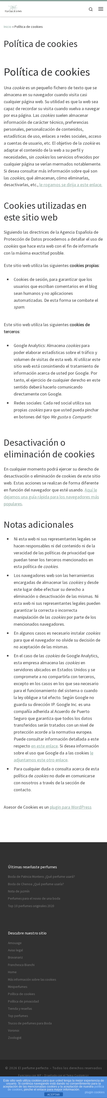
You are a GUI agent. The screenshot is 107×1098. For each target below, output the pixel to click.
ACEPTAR (53, 1094)
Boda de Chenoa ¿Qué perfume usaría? (36, 884)
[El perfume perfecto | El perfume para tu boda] (13, 8)
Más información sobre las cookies (32, 979)
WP (39, 1075)
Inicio (7, 26)
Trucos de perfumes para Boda (30, 1023)
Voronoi (13, 1030)
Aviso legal (15, 950)
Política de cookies (21, 994)
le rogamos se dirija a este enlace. (70, 184)
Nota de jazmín (19, 891)
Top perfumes (18, 1016)
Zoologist (14, 1038)
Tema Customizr (77, 1075)
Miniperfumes (17, 987)
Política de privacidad (23, 1001)
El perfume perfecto (33, 1068)
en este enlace (44, 746)
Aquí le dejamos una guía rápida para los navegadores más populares (51, 497)
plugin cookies (95, 1092)
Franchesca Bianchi (21, 965)
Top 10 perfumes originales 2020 (31, 906)
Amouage (15, 943)
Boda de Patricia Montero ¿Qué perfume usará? (41, 877)
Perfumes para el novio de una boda (34, 898)
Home (12, 972)
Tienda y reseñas (20, 1009)
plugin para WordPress (71, 807)
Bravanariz (15, 957)
